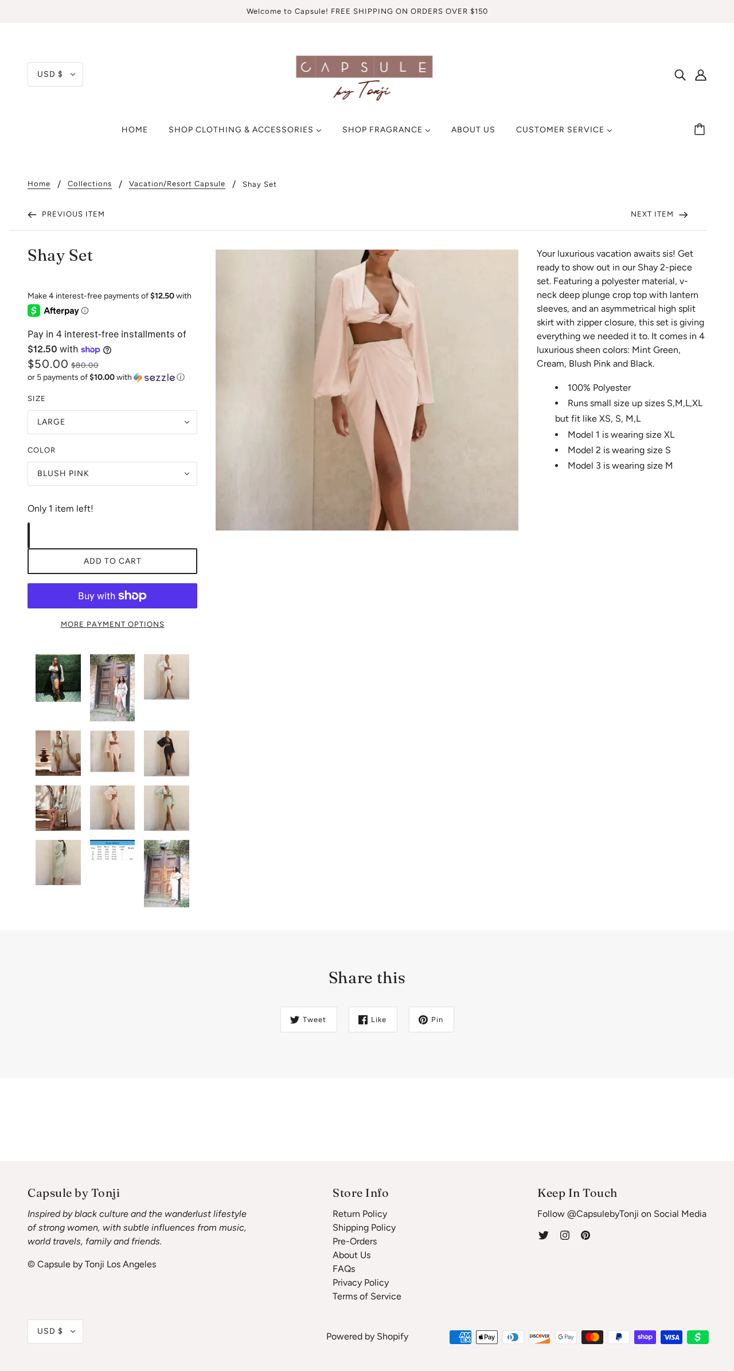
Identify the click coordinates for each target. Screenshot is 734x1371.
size (37, 398)
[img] (680, 74)
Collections (90, 184)
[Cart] (701, 130)
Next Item (653, 214)
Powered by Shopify (367, 1336)
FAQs (344, 1268)
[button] (112, 377)
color (42, 450)
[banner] (367, 73)
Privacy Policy (361, 1282)
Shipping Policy (364, 1227)
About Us (351, 1255)
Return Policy (360, 1213)
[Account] (700, 74)
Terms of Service (367, 1296)
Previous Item (72, 214)
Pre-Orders (355, 1241)
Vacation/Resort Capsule (177, 184)
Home (39, 184)
